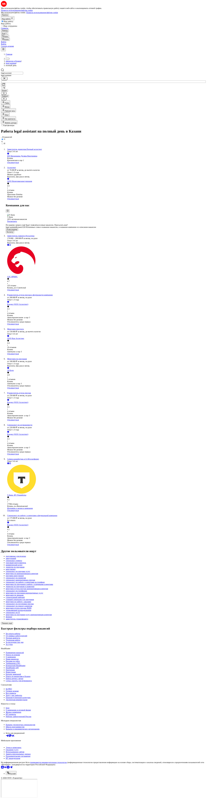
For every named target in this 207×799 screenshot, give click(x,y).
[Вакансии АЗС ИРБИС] (106, 261)
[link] (5, 36)
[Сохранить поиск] (3, 85)
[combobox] (12, 73)
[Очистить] (4, 79)
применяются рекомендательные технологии (48, 762)
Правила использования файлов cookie (42, 13)
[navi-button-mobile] (3, 49)
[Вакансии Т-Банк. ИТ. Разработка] (106, 479)
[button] (3, 42)
